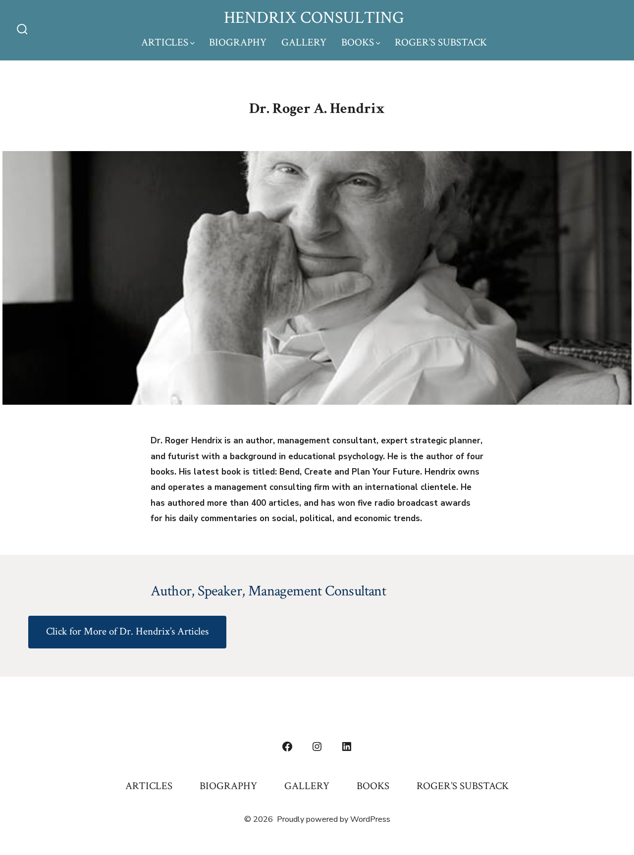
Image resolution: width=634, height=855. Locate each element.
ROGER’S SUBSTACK (441, 42)
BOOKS (357, 42)
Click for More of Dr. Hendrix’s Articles (127, 631)
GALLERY (303, 42)
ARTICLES (164, 42)
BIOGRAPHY (237, 42)
